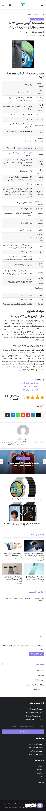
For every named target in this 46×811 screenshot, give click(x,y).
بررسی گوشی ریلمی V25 (31, 383)
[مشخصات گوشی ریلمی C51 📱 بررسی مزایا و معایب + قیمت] (34, 569)
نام (43, 628)
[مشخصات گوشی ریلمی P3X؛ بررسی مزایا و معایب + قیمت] (12, 546)
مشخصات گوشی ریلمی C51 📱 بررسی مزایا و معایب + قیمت (34, 578)
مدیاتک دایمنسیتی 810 (23, 153)
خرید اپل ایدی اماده (38, 689)
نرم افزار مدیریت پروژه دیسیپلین (34, 685)
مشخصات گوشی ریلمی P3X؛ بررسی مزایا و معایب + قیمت (13, 554)
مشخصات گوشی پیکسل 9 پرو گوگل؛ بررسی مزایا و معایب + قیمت (13, 579)
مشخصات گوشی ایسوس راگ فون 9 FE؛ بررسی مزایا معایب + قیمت (23, 464)
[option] (23, 462)
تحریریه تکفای (38, 32)
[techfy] (23, 5)
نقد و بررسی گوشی (32, 14)
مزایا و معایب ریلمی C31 (31, 389)
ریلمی (39, 406)
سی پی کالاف (40, 671)
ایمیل (42, 637)
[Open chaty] (40, 805)
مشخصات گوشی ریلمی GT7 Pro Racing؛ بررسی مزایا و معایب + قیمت (34, 555)
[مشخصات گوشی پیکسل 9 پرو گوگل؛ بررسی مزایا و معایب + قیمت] (12, 569)
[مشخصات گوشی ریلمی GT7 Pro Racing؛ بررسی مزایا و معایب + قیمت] (34, 545)
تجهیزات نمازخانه (39, 680)
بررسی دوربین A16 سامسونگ (33, 720)
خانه (41, 14)
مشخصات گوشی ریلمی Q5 (30, 386)
